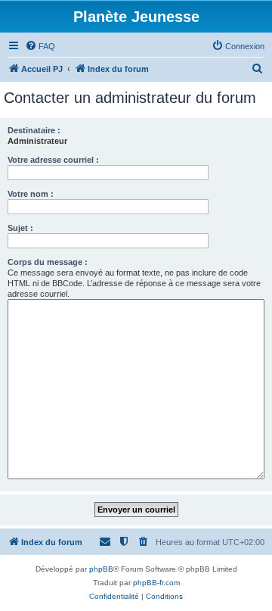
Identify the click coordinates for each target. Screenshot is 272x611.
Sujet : (20, 227)
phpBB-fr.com (156, 582)
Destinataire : (34, 130)
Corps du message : (48, 262)
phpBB (101, 569)
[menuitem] (40, 46)
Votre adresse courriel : (53, 159)
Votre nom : (31, 193)
